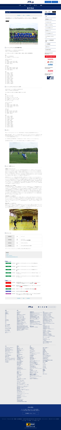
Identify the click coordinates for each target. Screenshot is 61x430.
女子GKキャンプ (48, 30)
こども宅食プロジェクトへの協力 (33, 370)
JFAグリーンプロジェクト (33, 361)
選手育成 (30, 8)
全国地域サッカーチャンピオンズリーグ (21, 318)
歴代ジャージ (6, 332)
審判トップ (18, 347)
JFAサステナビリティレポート (33, 371)
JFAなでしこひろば (7, 350)
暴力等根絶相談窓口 (19, 397)
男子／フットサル (7, 325)
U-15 (5, 318)
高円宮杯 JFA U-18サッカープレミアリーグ (34, 313)
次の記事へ (28, 15)
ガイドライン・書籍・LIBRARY (20, 380)
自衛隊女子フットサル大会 (46, 332)
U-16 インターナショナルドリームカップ (34, 319)
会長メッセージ (44, 348)
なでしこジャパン (7, 320)
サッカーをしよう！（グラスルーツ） (9, 347)
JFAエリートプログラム (9, 255)
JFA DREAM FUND (45, 358)
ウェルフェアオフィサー (19, 392)
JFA (30, 346)
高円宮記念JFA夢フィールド (33, 358)
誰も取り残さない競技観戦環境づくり (34, 362)
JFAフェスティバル (7, 357)
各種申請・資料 (18, 364)
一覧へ (24, 15)
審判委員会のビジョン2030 (20, 348)
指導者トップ (18, 355)
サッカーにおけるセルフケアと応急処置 (21, 378)
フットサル (44, 363)
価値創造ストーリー (45, 354)
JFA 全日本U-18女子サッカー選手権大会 (47, 316)
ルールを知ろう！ (45, 340)
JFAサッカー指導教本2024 (20, 361)
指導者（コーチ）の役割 (19, 356)
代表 (20, 5)
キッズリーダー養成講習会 (8, 355)
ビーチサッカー (44, 364)
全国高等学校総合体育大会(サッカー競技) (34, 316)
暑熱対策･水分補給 (19, 372)
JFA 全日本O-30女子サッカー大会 (46, 313)
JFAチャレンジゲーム (7, 351)
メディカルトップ (19, 371)
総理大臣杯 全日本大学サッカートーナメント (22, 323)
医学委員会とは (18, 379)
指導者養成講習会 (19, 359)
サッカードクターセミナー (20, 374)
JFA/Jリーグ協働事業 (45, 361)
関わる (35, 5)
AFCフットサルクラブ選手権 (46, 337)
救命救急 (18, 373)
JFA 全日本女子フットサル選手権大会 (47, 331)
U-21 (5, 315)
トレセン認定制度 (32, 349)
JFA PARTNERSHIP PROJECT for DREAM (22, 401)
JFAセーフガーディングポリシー (20, 383)
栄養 (17, 377)
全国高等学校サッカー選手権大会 (33, 315)
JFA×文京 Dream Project (45, 357)
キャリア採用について (35, 420)
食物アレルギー (18, 376)
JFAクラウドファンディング (20, 399)
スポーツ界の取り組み (19, 391)
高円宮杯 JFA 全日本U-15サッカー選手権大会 (35, 321)
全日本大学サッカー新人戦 (20, 324)
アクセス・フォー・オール (46, 356)
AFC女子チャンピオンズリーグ (46, 322)
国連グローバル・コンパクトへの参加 (34, 372)
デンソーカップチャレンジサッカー (21, 325)
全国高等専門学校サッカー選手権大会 (21, 328)
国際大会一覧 (18, 312)
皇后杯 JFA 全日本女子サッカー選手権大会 (47, 312)
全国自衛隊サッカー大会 (19, 321)
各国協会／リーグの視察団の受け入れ (34, 378)
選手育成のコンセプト (48, 19)
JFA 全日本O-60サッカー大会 (46, 327)
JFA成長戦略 (44, 350)
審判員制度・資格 (19, 350)
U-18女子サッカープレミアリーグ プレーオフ (48, 317)
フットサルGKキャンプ (49, 33)
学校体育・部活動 (19, 367)
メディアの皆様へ (29, 420)
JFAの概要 (44, 349)
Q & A (43, 371)
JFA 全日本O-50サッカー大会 (46, 326)
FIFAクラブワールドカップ (20, 330)
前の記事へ (18, 15)
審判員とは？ (18, 349)
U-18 (5, 316)
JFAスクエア (6, 353)
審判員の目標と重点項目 (19, 354)
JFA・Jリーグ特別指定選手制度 (49, 41)
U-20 (5, 321)
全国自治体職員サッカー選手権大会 (21, 320)
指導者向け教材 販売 (19, 362)
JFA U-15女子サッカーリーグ (46, 318)
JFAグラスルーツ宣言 (7, 348)
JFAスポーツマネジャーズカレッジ (34, 367)
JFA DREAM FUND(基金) (20, 400)
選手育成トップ (31, 347)
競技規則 (44, 369)
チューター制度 (18, 365)
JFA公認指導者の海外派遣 (20, 368)
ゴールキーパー (18, 366)
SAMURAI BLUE (7, 313)
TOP (46, 16)
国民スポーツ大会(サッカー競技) (20, 317)
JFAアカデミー (47, 46)
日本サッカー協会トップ (45, 347)
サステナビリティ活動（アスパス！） (47, 355)
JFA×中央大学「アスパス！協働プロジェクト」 (35, 364)
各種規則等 (44, 370)
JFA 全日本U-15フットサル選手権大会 (47, 334)
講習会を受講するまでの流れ (20, 358)
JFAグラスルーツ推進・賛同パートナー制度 (10, 359)
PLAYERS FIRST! (48, 49)
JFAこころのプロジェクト (33, 365)
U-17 (5, 317)
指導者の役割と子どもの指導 (20, 387)
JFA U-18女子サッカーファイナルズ (47, 315)
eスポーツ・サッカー (7, 330)
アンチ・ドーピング (19, 375)
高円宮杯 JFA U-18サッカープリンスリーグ (34, 314)
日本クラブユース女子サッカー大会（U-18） (48, 321)
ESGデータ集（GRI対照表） (46, 353)
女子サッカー (44, 362)
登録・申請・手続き (45, 352)
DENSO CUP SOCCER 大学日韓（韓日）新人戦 (22, 326)
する (30, 5)
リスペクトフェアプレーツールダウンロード (22, 396)
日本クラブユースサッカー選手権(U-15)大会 (35, 323)
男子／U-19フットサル (7, 326)
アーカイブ (23, 420)
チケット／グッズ (45, 368)
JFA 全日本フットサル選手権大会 (46, 330)
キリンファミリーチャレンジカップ (9, 352)
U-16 (5, 322)
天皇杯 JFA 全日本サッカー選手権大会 (21, 314)
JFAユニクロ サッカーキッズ (8, 349)
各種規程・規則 (44, 351)
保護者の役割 (18, 388)
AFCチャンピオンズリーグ (20, 315)
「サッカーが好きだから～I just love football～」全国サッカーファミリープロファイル (10, 358)
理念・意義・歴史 (19, 363)
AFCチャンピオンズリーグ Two (20, 316)
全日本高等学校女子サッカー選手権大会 (47, 319)
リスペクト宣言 (18, 382)
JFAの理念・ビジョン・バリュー (30, 413)
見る (25, 5)
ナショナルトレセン (48, 22)
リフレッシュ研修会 (19, 360)
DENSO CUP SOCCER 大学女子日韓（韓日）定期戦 (23, 327)
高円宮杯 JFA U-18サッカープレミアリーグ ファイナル (36, 312)
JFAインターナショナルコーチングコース (21, 369)
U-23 (5, 314)
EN (59, 2)
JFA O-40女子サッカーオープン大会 (47, 314)
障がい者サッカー (7, 356)
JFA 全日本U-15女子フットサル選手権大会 (47, 335)
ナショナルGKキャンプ (49, 27)
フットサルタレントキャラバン (49, 37)
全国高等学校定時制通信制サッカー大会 (34, 317)
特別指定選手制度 (32, 355)
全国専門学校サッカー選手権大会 (20, 329)
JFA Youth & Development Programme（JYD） (12, 256)
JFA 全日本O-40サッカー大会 (46, 325)
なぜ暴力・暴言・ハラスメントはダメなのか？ (22, 386)
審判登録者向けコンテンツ (20, 352)
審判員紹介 (18, 351)
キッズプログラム (7, 354)
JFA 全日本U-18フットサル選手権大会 (47, 333)
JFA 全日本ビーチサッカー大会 (46, 339)
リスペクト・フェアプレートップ (20, 381)
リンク (43, 372)
